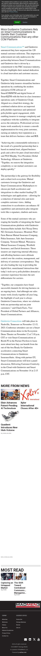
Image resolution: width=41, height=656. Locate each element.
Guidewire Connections (11, 320)
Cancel (18, 627)
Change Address (21, 622)
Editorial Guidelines (7, 630)
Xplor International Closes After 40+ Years (29, 405)
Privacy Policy (13, 12)
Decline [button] (25, 22)
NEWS (24, 386)
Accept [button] (17, 22)
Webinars (5, 622)
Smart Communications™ (12, 46)
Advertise (4, 619)
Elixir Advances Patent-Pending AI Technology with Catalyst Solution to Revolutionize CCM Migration (9, 405)
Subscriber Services (21, 615)
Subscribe (19, 619)
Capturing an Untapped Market (7, 585)
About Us (4, 627)
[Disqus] (20, 466)
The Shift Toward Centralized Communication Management (21, 587)
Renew (18, 625)
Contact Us (5, 636)
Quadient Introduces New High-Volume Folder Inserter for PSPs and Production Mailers (9, 427)
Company (4, 615)
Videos (4, 625)
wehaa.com (22, 652)
